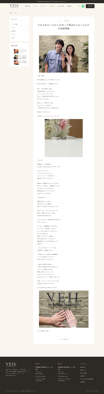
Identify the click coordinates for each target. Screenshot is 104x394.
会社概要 (82, 382)
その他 (19, 37)
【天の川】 (40, 160)
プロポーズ (52, 6)
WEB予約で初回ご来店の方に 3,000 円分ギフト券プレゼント (52, 1)
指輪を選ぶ (28, 6)
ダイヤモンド (43, 6)
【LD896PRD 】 (41, 197)
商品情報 (19, 31)
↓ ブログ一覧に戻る (64, 339)
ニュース (19, 34)
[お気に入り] (78, 6)
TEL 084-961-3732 (63, 376)
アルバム (19, 27)
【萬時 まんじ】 (41, 116)
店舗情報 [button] (69, 6)
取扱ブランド (83, 370)
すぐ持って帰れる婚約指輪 (86, 379)
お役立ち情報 (61, 6)
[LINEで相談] (83, 6)
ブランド (35, 6)
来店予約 (90, 6)
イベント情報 (19, 24)
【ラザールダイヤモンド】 (52, 116)
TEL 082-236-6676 (40, 376)
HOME (11, 13)
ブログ (15, 13)
